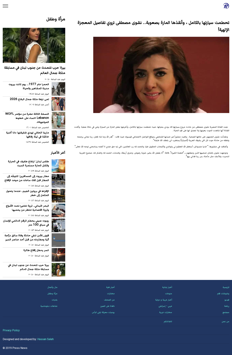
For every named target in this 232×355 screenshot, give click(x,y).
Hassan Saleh (45, 339)
